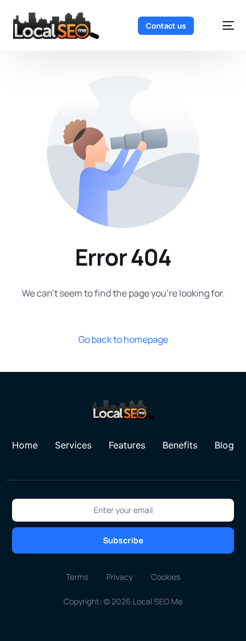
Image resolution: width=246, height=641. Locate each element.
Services (73, 445)
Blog (224, 445)
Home (25, 445)
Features (127, 445)
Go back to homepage (123, 339)
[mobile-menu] (222, 25)
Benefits (179, 445)
